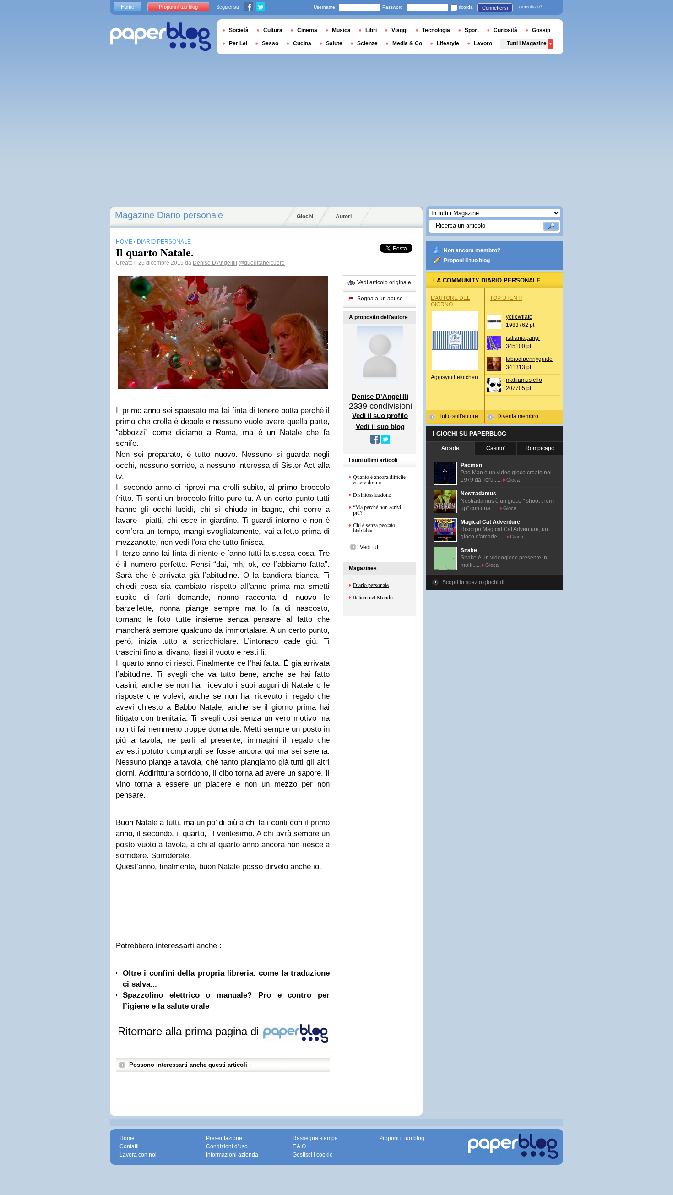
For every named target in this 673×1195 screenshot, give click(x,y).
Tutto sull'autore (458, 416)
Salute (334, 43)
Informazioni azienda (232, 1155)
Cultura (272, 30)
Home (127, 7)
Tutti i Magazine (527, 43)
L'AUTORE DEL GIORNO (450, 301)
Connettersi (495, 8)
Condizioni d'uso (227, 1146)
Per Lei (238, 43)
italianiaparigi (523, 338)
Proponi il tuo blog (467, 260)
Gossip (541, 30)
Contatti (129, 1146)
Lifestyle (448, 43)
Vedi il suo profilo (380, 415)
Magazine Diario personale (169, 215)
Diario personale (371, 584)
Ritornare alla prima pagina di (190, 1031)
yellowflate (519, 317)
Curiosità (505, 30)
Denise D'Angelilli (215, 263)
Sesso (270, 43)
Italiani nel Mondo (373, 597)
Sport (472, 30)
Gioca (513, 480)
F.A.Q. (300, 1146)
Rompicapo (540, 448)
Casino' (495, 448)
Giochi (305, 216)
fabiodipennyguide (529, 359)
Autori (344, 216)
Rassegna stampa (315, 1138)
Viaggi (399, 30)
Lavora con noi (138, 1155)
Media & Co (407, 43)
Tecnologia (436, 30)
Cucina (302, 43)
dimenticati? (530, 7)
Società (239, 30)
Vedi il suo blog (380, 426)
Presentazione (224, 1138)
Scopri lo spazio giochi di (473, 582)
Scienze (367, 43)
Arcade (450, 448)
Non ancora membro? (472, 250)
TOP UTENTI (506, 298)
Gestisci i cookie (313, 1155)
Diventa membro (517, 416)
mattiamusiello (524, 380)
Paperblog (160, 36)
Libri (371, 30)
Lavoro (483, 43)
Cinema (307, 30)
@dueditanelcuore (262, 263)
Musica (341, 30)
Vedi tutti (370, 547)
